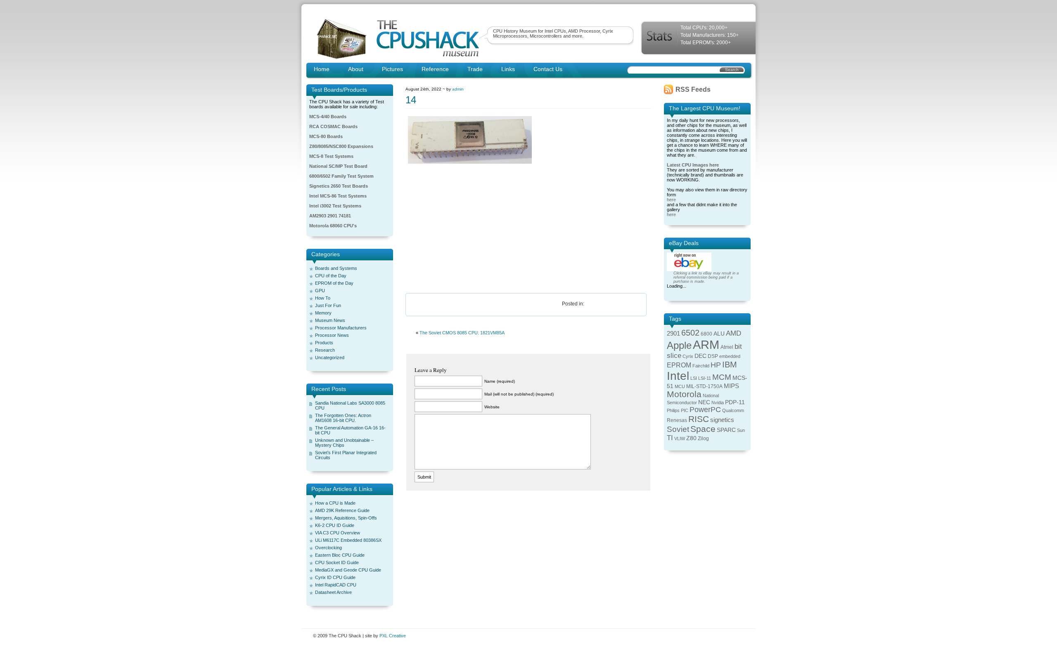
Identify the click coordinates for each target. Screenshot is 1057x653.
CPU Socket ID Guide (337, 562)
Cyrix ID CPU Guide (335, 577)
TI (670, 438)
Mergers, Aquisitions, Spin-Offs (346, 517)
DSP (713, 356)
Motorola (684, 394)
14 (410, 99)
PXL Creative (392, 635)
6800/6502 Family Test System (341, 176)
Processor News (332, 335)
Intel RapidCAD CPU (335, 584)
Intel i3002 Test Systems (335, 205)
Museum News (330, 320)
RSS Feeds (693, 89)
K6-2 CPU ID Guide (334, 525)
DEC (700, 356)
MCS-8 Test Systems (331, 156)
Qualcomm (733, 410)
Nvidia (717, 402)
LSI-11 (704, 378)
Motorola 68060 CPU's (333, 225)
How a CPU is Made (335, 502)
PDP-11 (735, 402)
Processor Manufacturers (341, 327)
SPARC (726, 430)
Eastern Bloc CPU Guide (340, 555)
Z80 (691, 438)
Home (321, 69)
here (671, 199)
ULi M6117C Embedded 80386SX (348, 540)
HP (716, 365)
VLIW (679, 438)
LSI (693, 378)
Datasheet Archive (333, 592)
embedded (729, 356)
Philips (673, 410)
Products (324, 342)
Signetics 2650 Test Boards (338, 186)
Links (508, 69)
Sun (741, 430)
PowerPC (705, 409)
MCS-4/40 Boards (327, 116)
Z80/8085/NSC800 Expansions (341, 146)
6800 (706, 334)
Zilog (703, 438)
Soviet (678, 429)
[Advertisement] (528, 229)
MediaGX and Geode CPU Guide (348, 569)
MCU (680, 386)
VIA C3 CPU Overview (337, 532)
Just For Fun (328, 305)
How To (322, 298)
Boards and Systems (336, 268)
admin (458, 89)
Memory (323, 312)
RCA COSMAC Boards (333, 126)
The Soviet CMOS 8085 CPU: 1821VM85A (462, 332)
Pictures (392, 69)
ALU (719, 334)
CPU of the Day (330, 275)
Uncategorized (329, 357)
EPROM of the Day (334, 283)
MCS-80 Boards (326, 136)
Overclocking (328, 547)
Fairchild (700, 365)
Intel (678, 375)
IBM (729, 364)
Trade (475, 69)
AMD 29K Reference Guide (342, 510)
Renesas (677, 420)
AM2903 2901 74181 (330, 215)
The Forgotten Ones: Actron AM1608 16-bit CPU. (343, 418)
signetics (722, 420)
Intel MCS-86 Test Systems (338, 195)
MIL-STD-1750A (704, 386)
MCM (721, 377)
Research (325, 350)
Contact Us (547, 69)
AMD (733, 333)
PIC (684, 410)
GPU (320, 290)
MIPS (731, 386)
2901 (673, 333)
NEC (704, 402)
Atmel (726, 347)
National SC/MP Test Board (338, 166)
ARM (706, 344)
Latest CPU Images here (693, 164)
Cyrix (688, 356)
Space (703, 429)
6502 (690, 332)
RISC (698, 419)
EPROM (679, 365)
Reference (435, 69)
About (355, 69)
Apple (679, 345)
